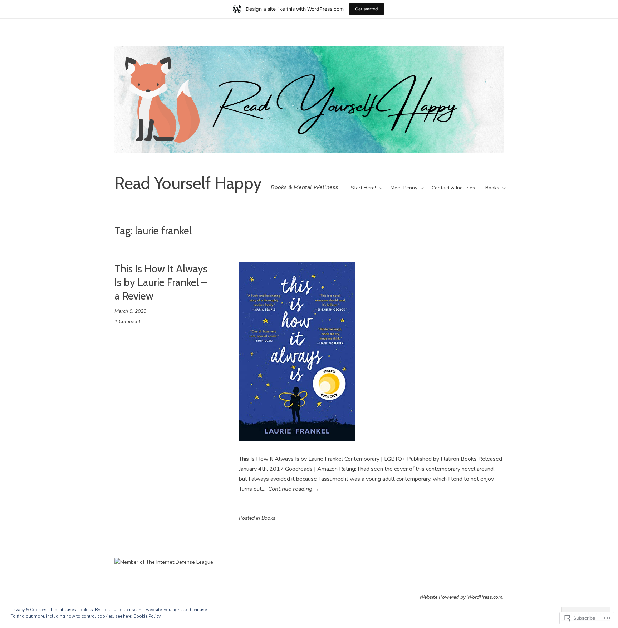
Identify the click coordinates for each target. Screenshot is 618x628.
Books (492, 187)
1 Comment (127, 321)
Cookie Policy (147, 616)
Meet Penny (404, 187)
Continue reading (293, 489)
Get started (366, 8)
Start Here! (363, 187)
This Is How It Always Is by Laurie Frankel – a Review (160, 282)
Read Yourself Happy (188, 183)
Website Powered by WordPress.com (460, 597)
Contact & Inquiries (453, 187)
